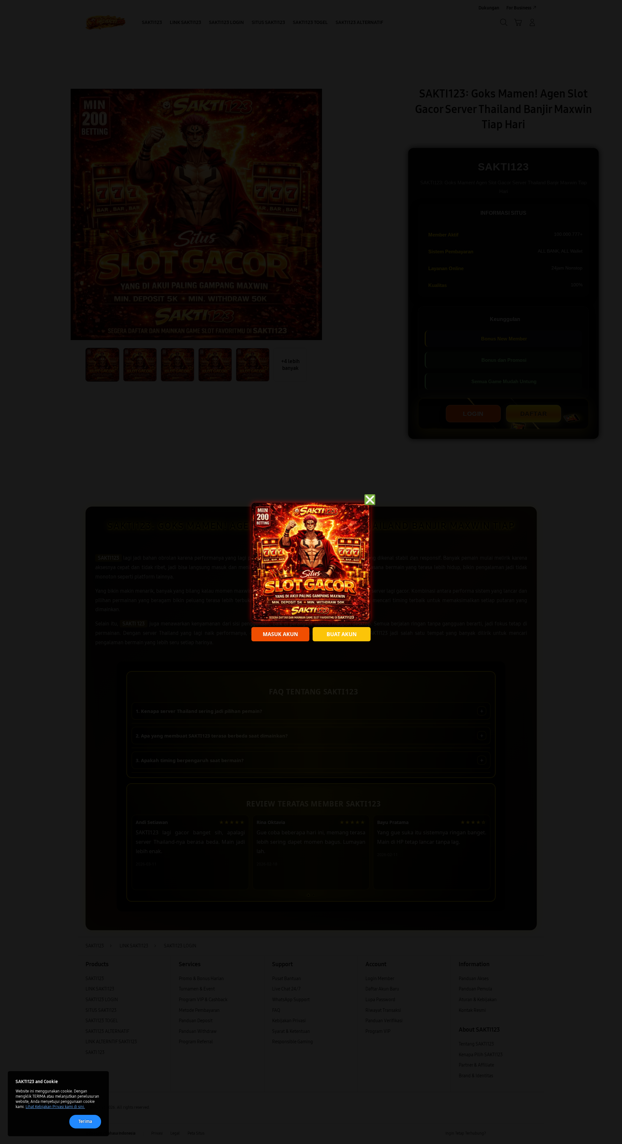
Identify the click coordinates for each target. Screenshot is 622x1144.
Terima (85, 1121)
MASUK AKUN (280, 634)
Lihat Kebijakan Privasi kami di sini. (55, 1106)
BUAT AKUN (342, 634)
